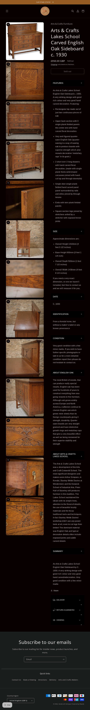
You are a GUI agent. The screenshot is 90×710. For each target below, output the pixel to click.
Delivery (52, 680)
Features (58, 83)
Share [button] (56, 590)
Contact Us (16, 680)
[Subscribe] (63, 659)
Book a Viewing (29, 680)
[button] (7, 11)
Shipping (54, 64)
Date (55, 297)
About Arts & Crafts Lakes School (64, 455)
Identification (60, 314)
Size (55, 231)
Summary (58, 551)
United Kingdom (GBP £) (18, 700)
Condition (58, 338)
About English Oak (63, 373)
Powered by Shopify (78, 704)
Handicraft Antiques (65, 704)
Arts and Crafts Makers (68, 680)
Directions (42, 680)
